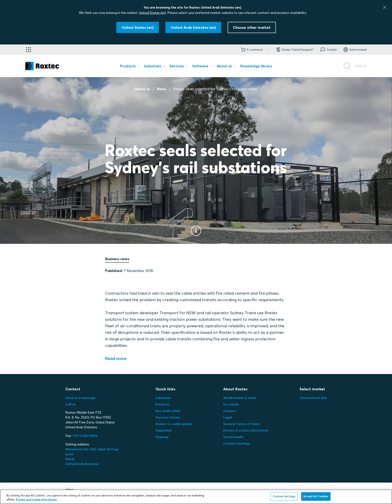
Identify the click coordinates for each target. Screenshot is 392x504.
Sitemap (162, 437)
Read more (115, 358)
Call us (70, 404)
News (161, 89)
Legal (227, 417)
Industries (163, 398)
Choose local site (313, 398)
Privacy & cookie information (245, 430)
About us (142, 89)
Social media (233, 437)
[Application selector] (28, 49)
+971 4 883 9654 (84, 436)
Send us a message (80, 398)
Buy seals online (168, 411)
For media (231, 404)
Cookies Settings (236, 443)
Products (163, 404)
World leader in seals (239, 398)
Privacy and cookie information (36, 499)
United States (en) (152, 13)
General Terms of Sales (241, 424)
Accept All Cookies (315, 496)
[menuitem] (129, 67)
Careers (229, 411)
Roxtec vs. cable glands (174, 424)
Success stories (168, 417)
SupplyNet (164, 430)
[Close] (385, 7)
